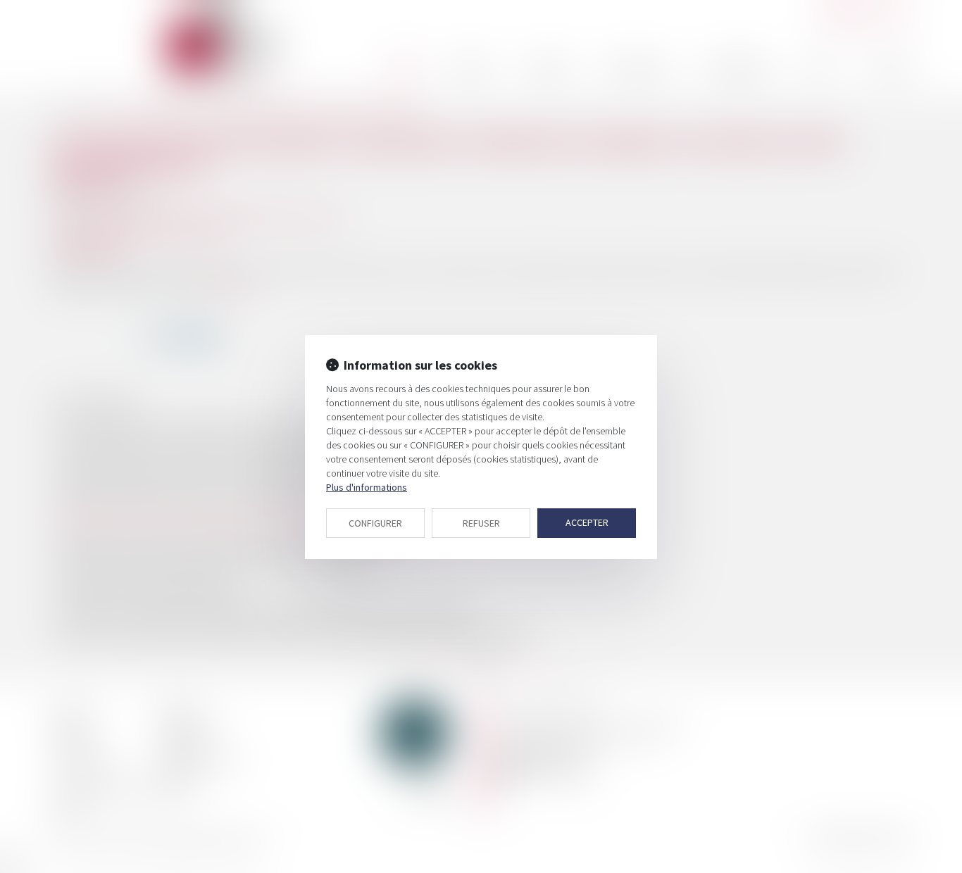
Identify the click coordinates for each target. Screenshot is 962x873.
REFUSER (481, 523)
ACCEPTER (587, 522)
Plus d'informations (366, 487)
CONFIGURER (375, 523)
